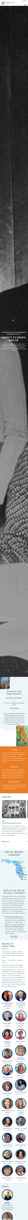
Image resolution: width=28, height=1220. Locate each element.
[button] (3, 846)
